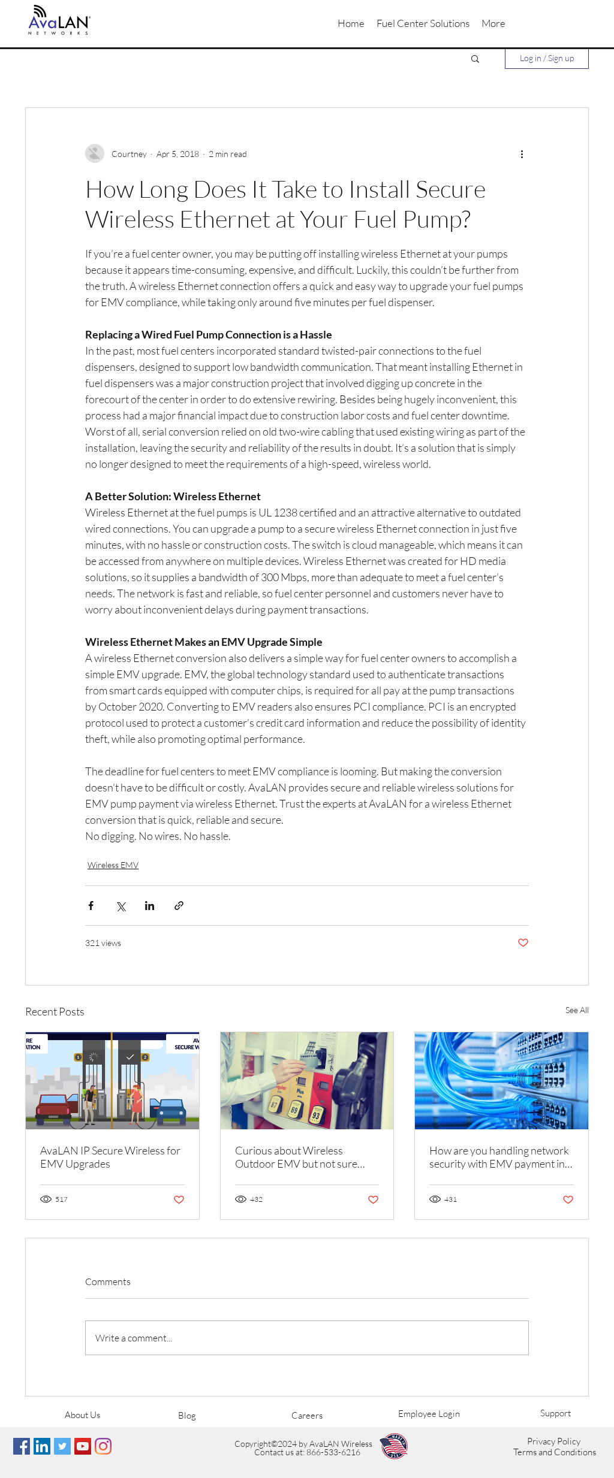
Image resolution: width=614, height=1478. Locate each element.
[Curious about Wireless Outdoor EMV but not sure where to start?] (307, 1080)
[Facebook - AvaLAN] (21, 1446)
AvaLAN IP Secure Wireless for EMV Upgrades (110, 1157)
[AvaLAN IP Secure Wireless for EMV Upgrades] (112, 1080)
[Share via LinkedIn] (149, 905)
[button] (423, 23)
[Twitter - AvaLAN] (62, 1446)
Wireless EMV (113, 865)
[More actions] (521, 153)
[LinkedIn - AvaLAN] (42, 1446)
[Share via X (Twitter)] (120, 905)
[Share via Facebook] (91, 905)
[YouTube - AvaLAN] (82, 1446)
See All (577, 1010)
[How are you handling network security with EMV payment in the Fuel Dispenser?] (501, 1080)
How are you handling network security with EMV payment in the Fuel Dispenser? (499, 1157)
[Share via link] (179, 905)
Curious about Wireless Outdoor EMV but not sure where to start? (296, 1157)
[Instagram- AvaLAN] (103, 1446)
